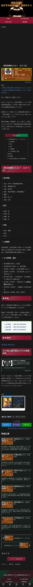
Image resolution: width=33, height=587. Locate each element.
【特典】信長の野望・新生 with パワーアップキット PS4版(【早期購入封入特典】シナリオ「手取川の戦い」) (16, 90)
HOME (9, 579)
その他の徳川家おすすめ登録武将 (17, 158)
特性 (11, 146)
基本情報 (12, 141)
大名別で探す (9, 581)
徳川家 (4, 416)
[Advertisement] (16, 44)
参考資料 (10, 156)
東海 (10, 416)
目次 (14, 135)
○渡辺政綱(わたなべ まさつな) (16, 139)
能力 (11, 144)
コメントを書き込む (16, 559)
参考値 (10, 153)
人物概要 (12, 149)
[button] (29, 313)
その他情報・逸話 (14, 151)
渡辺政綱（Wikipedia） (8, 344)
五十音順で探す (24, 579)
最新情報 (24, 581)
